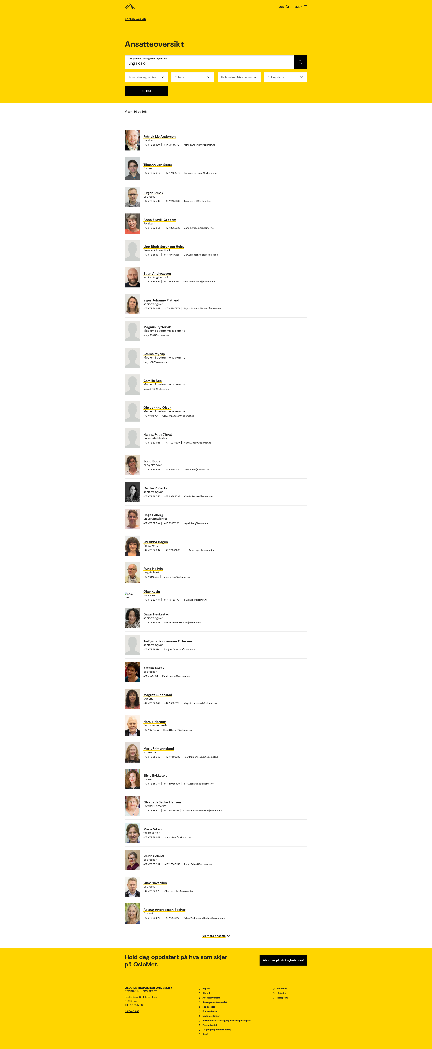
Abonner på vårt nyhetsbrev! (283, 960)
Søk (281, 6)
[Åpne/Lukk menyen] (305, 6)
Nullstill (146, 91)
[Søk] (287, 6)
